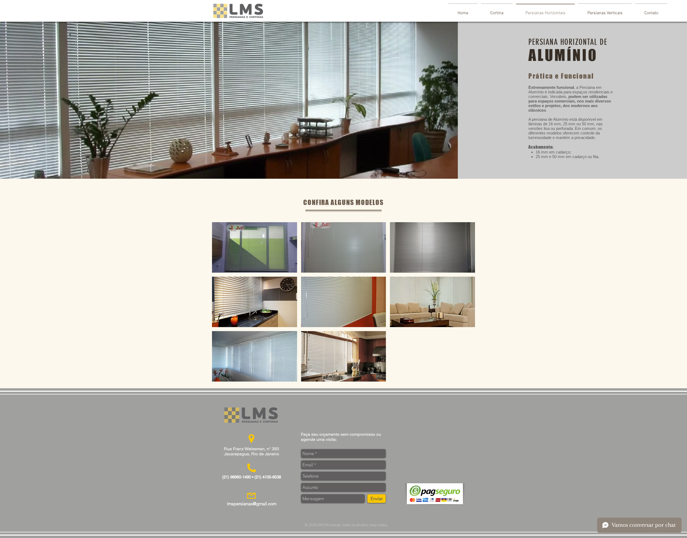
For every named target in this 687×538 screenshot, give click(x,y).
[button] (254, 247)
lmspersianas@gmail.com (251, 503)
